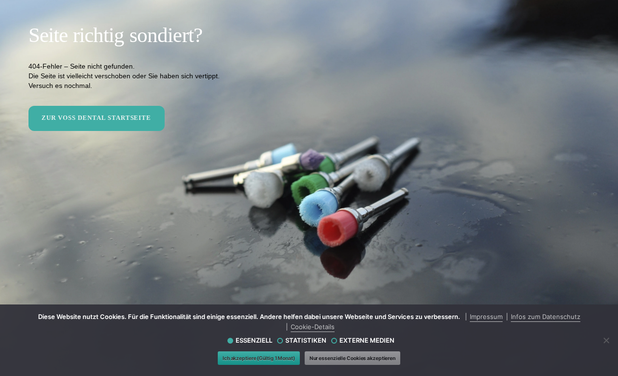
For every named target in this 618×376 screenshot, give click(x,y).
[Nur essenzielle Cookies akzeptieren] (606, 340)
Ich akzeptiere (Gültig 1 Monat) (259, 358)
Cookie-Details (313, 327)
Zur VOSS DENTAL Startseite (96, 118)
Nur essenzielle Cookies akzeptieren (352, 358)
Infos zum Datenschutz (545, 316)
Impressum (486, 316)
